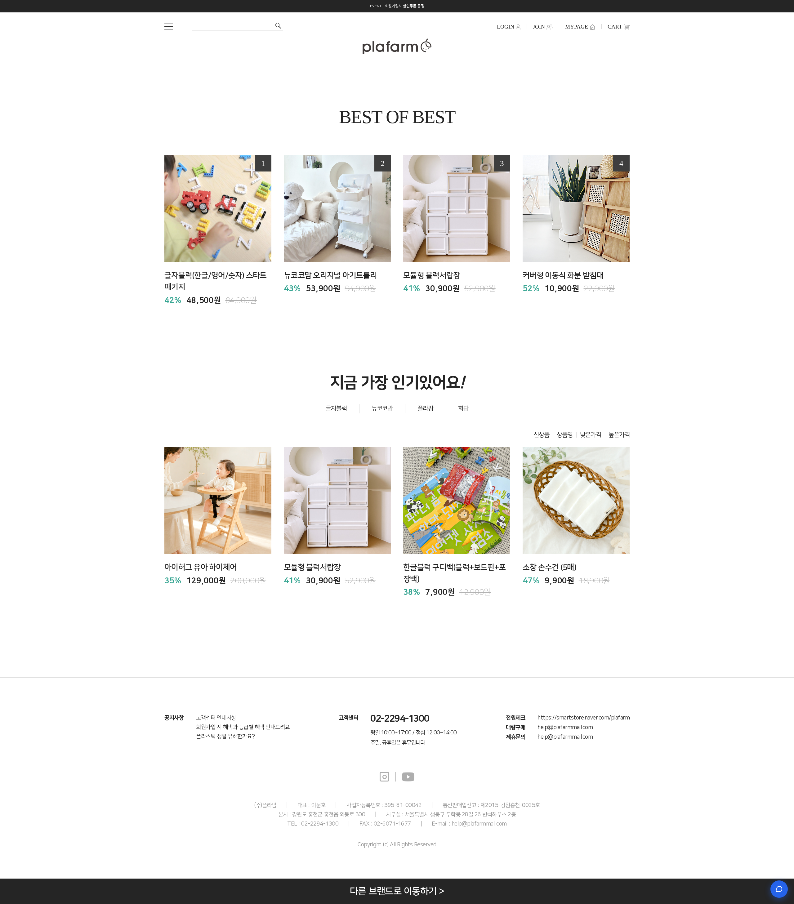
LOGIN (505, 27)
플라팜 (425, 408)
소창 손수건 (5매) (549, 567)
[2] (337, 208)
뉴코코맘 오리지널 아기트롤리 (330, 275)
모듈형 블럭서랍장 (431, 275)
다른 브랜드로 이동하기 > (397, 891)
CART (615, 27)
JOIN (539, 27)
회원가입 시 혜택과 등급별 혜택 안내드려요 (243, 727)
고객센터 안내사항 (216, 718)
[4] (576, 208)
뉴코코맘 (382, 408)
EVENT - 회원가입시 (397, 6)
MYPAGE (576, 27)
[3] (456, 208)
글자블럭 (336, 408)
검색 (278, 26)
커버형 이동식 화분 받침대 (563, 275)
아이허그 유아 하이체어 (200, 567)
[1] (217, 208)
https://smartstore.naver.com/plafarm (584, 718)
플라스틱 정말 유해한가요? (225, 736)
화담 (463, 408)
